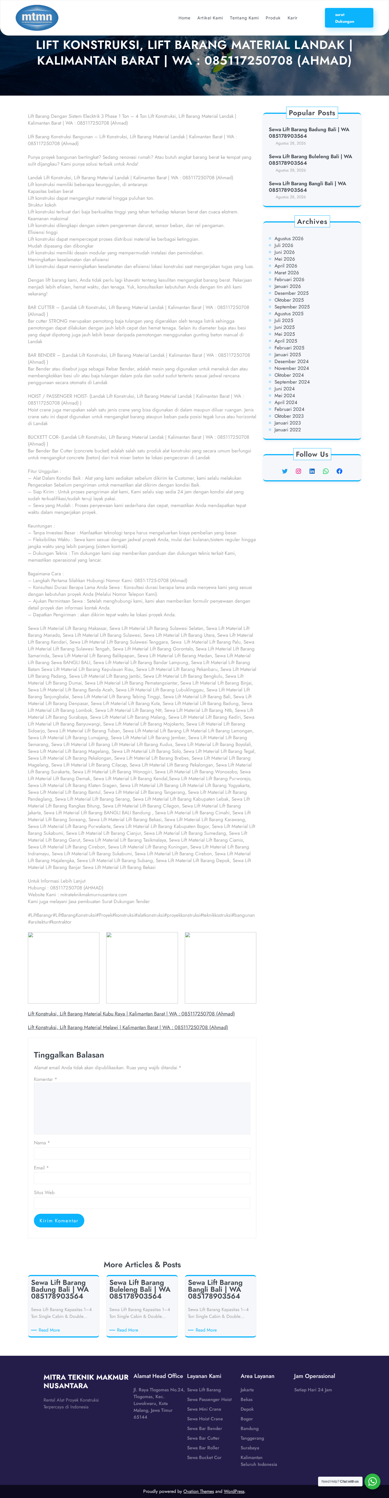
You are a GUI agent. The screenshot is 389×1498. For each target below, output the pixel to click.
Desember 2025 (292, 293)
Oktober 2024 (289, 375)
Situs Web (44, 1192)
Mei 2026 (285, 258)
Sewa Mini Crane (204, 1409)
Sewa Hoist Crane (205, 1418)
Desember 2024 (292, 361)
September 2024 (292, 381)
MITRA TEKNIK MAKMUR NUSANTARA (86, 1381)
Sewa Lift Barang (204, 1389)
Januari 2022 (288, 429)
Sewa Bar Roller (203, 1448)
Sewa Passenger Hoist (209, 1399)
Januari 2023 (288, 422)
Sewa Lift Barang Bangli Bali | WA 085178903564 (307, 187)
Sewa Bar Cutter (203, 1438)
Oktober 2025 (289, 299)
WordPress (234, 1491)
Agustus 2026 (289, 238)
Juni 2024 (285, 388)
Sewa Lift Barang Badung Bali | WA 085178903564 (309, 133)
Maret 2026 (287, 272)
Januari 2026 (288, 286)
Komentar (45, 1079)
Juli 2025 (284, 320)
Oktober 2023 (289, 416)
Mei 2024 (285, 395)
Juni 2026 (285, 252)
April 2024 (286, 402)
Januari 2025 (288, 354)
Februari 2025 (289, 347)
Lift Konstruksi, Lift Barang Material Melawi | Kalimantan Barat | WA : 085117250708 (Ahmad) (128, 1027)
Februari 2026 (289, 279)
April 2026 (286, 265)
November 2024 (292, 368)
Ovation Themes (198, 1491)
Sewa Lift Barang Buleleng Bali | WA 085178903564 (310, 160)
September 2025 (292, 306)
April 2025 (286, 340)
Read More (50, 1330)
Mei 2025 (285, 334)
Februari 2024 (289, 409)
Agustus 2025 (289, 313)
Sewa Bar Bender (204, 1428)
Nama (42, 1142)
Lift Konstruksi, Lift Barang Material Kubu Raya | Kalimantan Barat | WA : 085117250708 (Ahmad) (131, 1013)
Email (41, 1167)
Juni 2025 (285, 327)
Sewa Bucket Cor (204, 1457)
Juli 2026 (284, 245)
